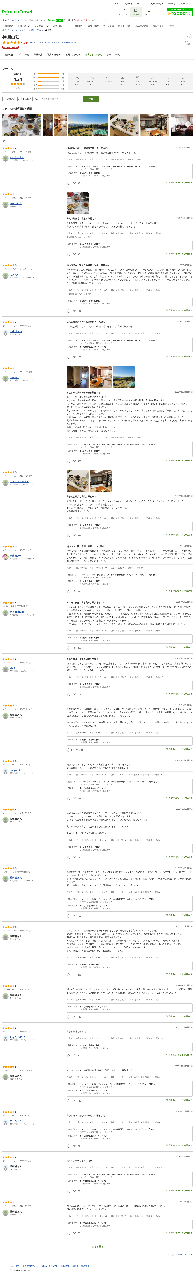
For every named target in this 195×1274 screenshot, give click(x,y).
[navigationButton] (188, 124)
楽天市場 (172, 4)
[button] (21, 125)
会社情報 (15, 1266)
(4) (54, 54)
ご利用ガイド (128, 4)
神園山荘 (11, 37)
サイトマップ (142, 4)
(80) (93, 54)
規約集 (75, 1266)
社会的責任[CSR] (50, 1266)
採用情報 (65, 1266)
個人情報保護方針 (30, 1266)
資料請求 (85, 1266)
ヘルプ (117, 4)
